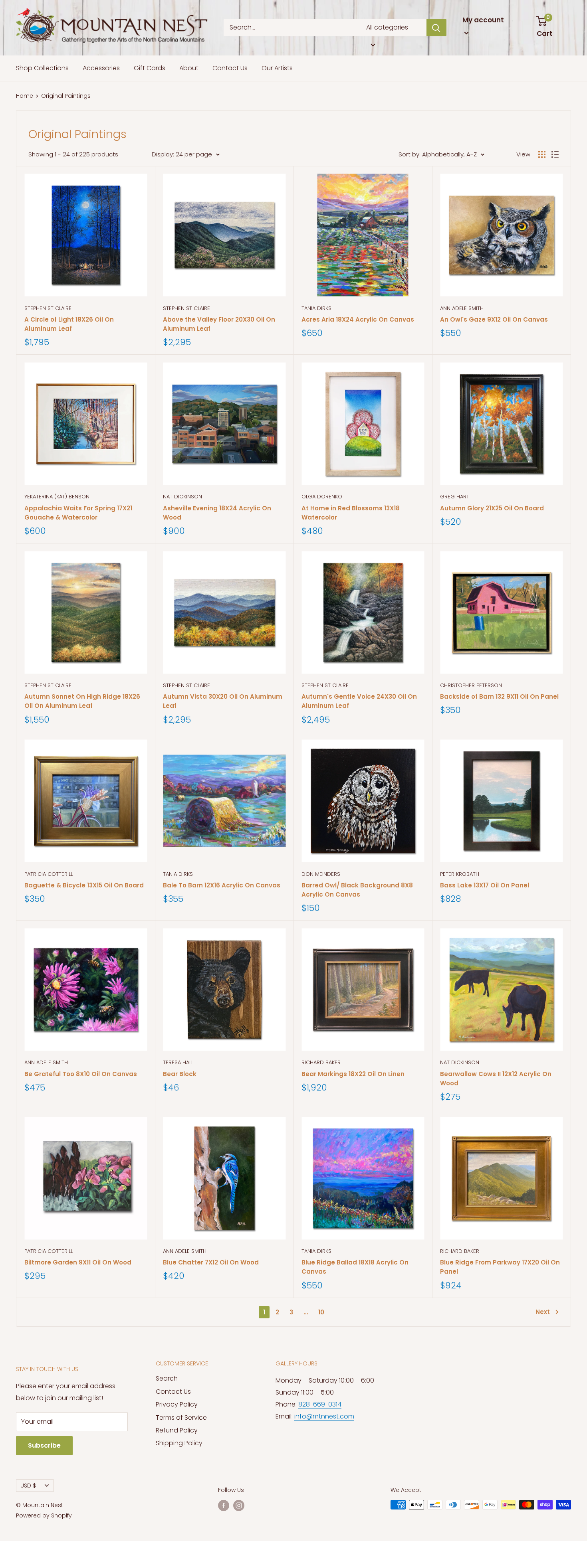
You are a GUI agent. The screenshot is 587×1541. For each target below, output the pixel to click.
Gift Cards (149, 68)
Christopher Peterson (471, 685)
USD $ (28, 1486)
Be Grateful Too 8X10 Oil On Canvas (80, 1074)
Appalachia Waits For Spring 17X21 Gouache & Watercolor (78, 513)
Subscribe (44, 1445)
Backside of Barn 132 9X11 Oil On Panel (499, 696)
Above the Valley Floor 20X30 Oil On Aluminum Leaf (219, 324)
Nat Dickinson (182, 496)
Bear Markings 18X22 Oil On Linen (353, 1074)
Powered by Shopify (44, 1515)
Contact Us (230, 68)
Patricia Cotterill (48, 874)
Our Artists (277, 68)
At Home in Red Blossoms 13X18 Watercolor (350, 513)
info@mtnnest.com (324, 1416)
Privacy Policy (177, 1404)
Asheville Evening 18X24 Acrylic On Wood (217, 513)
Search (167, 1378)
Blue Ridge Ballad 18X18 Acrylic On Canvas (355, 1267)
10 (321, 1312)
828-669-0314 (319, 1404)
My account (483, 20)
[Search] (436, 27)
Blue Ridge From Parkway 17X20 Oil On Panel (500, 1267)
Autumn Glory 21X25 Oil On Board (492, 508)
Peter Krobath (459, 874)
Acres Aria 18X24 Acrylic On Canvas (357, 319)
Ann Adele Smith (462, 308)
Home (24, 96)
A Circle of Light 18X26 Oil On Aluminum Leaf (69, 324)
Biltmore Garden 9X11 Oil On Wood (77, 1262)
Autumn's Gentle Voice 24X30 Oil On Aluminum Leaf (359, 701)
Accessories (101, 68)
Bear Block (179, 1074)
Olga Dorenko (321, 496)
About (188, 68)
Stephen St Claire (47, 308)
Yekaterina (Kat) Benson (56, 496)
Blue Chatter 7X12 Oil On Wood (211, 1262)
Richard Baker (321, 1062)
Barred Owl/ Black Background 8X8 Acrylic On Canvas (357, 890)
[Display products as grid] (541, 154)
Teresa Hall (178, 1062)
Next (542, 1312)
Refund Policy (177, 1430)
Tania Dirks (316, 308)
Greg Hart (454, 496)
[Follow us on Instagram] (238, 1505)
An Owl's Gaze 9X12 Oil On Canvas (494, 319)
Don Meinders (320, 874)
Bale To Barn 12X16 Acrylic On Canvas (221, 885)
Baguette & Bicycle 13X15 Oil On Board (84, 885)
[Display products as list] (555, 154)
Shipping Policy (179, 1443)
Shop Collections (42, 68)
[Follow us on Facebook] (223, 1505)
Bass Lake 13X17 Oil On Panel (484, 885)
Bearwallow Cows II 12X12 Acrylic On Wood (495, 1078)
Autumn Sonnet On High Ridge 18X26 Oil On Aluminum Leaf (82, 701)
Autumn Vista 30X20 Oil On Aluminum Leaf (222, 701)
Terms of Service (181, 1417)
